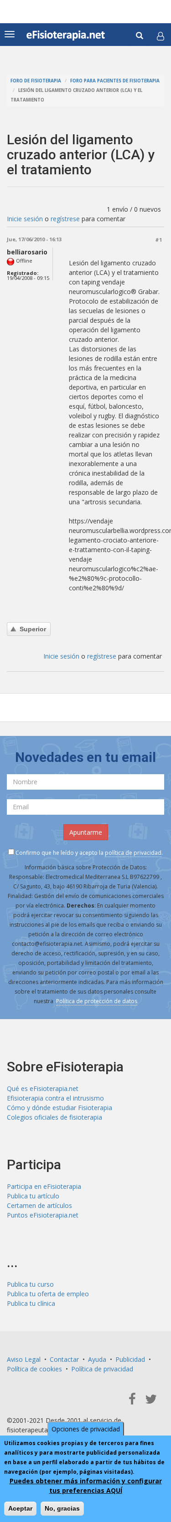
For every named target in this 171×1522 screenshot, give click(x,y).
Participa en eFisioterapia (44, 1186)
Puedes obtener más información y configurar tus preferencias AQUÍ (86, 1485)
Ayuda (97, 1359)
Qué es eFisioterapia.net (42, 1088)
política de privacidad (133, 853)
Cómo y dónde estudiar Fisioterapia (59, 1107)
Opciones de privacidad (86, 1429)
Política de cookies (34, 1369)
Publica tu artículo (33, 1196)
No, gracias (62, 1508)
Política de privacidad (102, 1369)
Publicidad (130, 1359)
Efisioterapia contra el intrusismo (55, 1098)
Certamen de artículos (39, 1205)
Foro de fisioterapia (35, 81)
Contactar (64, 1359)
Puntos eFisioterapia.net (42, 1215)
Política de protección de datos (96, 1001)
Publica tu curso (30, 1284)
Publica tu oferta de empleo (48, 1293)
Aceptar (20, 1508)
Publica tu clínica (31, 1303)
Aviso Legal (24, 1359)
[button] (160, 36)
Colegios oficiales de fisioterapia (54, 1117)
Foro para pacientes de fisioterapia (115, 81)
